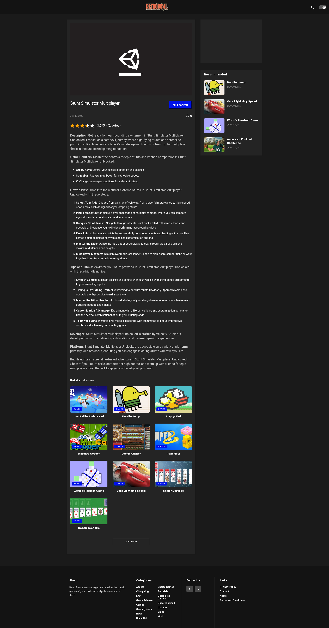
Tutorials (163, 591)
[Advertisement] (231, 41)
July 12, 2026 (76, 116)
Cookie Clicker (131, 453)
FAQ (138, 595)
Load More (131, 542)
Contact (224, 591)
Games (77, 409)
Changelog (142, 591)
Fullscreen (180, 105)
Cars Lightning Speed (131, 490)
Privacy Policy (228, 587)
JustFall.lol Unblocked (89, 416)
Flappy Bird (173, 416)
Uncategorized (166, 603)
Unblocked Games (164, 597)
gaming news (144, 609)
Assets (140, 587)
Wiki (160, 616)
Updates (162, 607)
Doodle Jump (131, 416)
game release (144, 600)
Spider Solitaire (173, 490)
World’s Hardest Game (89, 490)
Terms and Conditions (232, 600)
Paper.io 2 (173, 453)
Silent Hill (141, 618)
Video (161, 612)
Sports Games (166, 587)
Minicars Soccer (89, 453)
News (139, 613)
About (223, 595)
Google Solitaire (89, 527)
